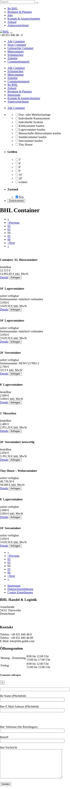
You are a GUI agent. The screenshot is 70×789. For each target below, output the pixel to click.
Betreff (4, 737)
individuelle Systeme (31, 122)
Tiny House (25, 144)
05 (8, 236)
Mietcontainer (15, 51)
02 (8, 226)
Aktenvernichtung (18, 25)
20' (20, 178)
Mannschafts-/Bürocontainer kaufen (40, 133)
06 (8, 239)
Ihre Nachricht (8, 747)
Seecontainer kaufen (31, 140)
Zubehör (12, 58)
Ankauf (11, 22)
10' (20, 174)
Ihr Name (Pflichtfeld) (13, 695)
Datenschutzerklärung (20, 589)
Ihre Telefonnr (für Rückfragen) (18, 726)
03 (8, 229)
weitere (23, 182)
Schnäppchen (15, 54)
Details (4, 277)
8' (20, 167)
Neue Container (16, 44)
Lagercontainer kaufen (32, 129)
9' (20, 170)
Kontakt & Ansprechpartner (23, 18)
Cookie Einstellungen (20, 592)
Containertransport (18, 61)
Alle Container (16, 41)
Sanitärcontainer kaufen (32, 137)
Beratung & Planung (19, 11)
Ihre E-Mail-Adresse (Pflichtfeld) (19, 706)
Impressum (13, 94)
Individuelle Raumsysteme (34, 118)
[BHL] (4, 31)
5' (20, 159)
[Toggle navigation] (11, 32)
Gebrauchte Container (20, 48)
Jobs (10, 15)
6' (20, 163)
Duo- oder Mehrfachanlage (35, 114)
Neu (21, 197)
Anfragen (15, 277)
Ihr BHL (12, 8)
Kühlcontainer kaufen (31, 125)
